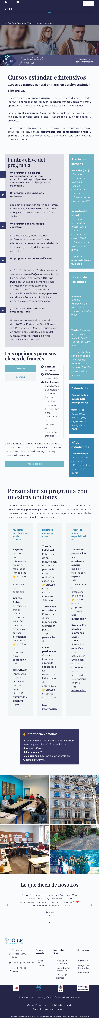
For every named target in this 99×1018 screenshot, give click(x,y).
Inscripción (84, 972)
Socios (41, 965)
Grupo (41, 960)
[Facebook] (7, 3)
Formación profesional (61, 962)
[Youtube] (19, 3)
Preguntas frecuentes (83, 966)
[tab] (20, 368)
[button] (49, 12)
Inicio (7, 23)
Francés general (18, 23)
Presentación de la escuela (62, 969)
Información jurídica (36, 1005)
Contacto (83, 960)
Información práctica (62, 976)
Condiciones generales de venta (49, 1009)
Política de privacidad (62, 1005)
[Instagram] (13, 3)
